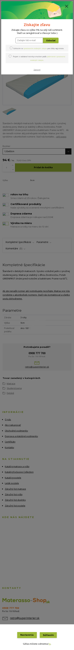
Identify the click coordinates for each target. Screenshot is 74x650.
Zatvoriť (37, 70)
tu (50, 643)
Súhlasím (48, 635)
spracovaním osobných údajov (35, 48)
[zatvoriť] (66, 6)
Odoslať (50, 40)
